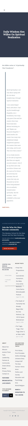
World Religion (19, 385)
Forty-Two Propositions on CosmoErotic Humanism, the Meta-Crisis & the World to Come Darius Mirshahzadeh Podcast (20, 281)
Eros (16, 383)
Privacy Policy (6, 371)
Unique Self (18, 361)
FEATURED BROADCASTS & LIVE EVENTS (7, 380)
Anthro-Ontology (20, 356)
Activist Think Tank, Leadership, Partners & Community (6, 357)
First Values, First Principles (19, 352)
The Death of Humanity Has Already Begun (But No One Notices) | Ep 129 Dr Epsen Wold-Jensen (20, 310)
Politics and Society (18, 373)
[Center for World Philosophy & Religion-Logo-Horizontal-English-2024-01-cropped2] (11, 1)
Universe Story (19, 358)
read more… (6, 207)
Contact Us (5, 374)
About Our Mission (5, 348)
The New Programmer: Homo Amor (19, 366)
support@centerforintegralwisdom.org (9, 286)
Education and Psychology (19, 379)
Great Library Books (6, 367)
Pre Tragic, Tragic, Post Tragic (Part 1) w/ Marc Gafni (20, 330)
